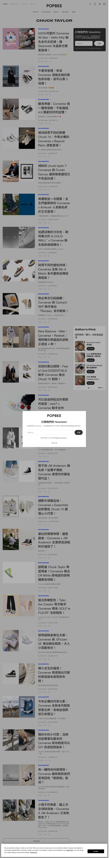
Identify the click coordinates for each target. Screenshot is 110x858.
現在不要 (54, 443)
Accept (96, 851)
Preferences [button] (33, 852)
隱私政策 (64, 438)
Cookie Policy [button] (69, 850)
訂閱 (78, 432)
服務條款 (58, 438)
